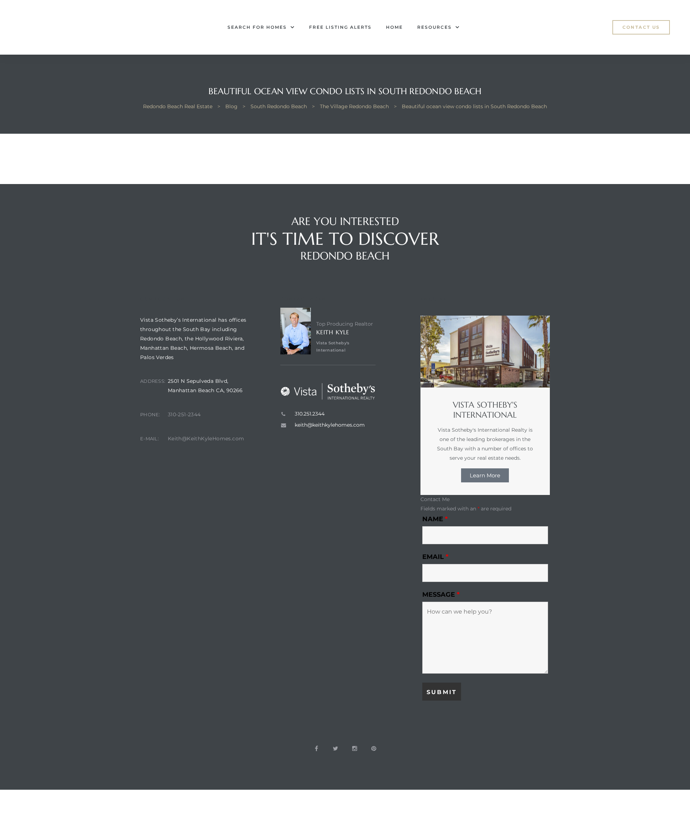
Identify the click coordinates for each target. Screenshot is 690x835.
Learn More (485, 475)
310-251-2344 (184, 414)
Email (435, 556)
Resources (434, 27)
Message (441, 594)
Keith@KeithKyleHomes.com (206, 438)
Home (394, 27)
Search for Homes (257, 27)
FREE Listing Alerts (340, 27)
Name (435, 519)
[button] (641, 27)
